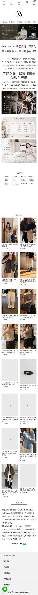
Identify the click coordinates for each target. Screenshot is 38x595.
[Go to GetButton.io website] (5, 593)
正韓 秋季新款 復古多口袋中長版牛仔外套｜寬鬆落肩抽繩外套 (10, 492)
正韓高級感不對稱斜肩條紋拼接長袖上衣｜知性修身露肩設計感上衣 (28, 419)
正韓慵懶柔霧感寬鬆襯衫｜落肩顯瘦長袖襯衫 (10, 280)
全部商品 (4, 22)
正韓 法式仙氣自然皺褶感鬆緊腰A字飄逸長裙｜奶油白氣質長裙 (28, 280)
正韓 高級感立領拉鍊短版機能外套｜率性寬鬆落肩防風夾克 (10, 453)
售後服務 (6, 567)
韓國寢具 (19, 22)
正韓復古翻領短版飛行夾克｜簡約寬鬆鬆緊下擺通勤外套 (10, 419)
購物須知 (6, 561)
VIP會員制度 (7, 579)
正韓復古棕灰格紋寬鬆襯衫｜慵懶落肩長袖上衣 (28, 245)
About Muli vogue (10, 555)
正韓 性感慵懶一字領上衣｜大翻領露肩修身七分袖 (27, 316)
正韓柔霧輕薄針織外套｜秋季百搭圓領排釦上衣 (10, 383)
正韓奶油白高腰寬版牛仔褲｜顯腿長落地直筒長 (10, 316)
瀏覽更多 (19, 503)
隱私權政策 (7, 585)
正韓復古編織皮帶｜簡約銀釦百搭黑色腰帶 (28, 386)
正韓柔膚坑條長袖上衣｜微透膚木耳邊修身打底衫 (10, 351)
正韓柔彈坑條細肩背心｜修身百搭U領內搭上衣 (28, 351)
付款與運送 (7, 573)
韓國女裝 (12, 22)
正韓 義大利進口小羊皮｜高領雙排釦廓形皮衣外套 (27, 489)
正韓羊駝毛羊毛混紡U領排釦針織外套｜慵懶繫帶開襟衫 (28, 456)
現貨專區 (27, 22)
